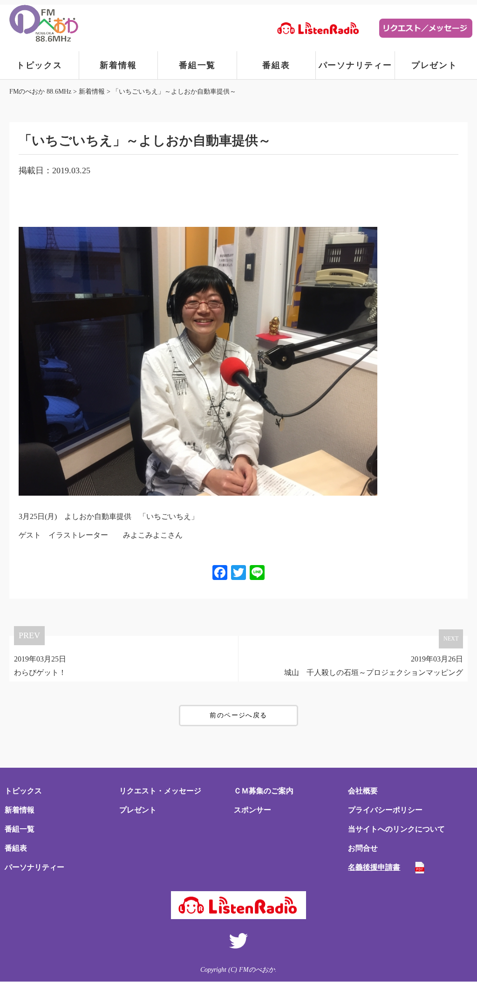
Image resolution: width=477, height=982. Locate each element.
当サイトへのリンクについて (396, 829)
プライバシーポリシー (385, 810)
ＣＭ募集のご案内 (263, 791)
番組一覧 (197, 65)
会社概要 (363, 791)
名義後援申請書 (374, 867)
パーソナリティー (355, 65)
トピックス (39, 65)
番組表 (276, 65)
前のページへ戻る (238, 715)
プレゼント (434, 65)
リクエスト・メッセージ (160, 791)
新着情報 (118, 65)
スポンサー (252, 810)
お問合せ (363, 848)
